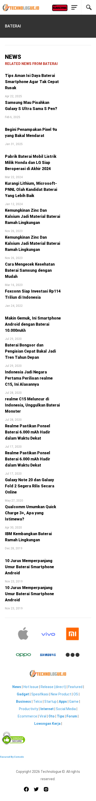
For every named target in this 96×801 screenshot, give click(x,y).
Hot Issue (30, 687)
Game (74, 701)
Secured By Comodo (12, 756)
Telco (37, 701)
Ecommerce (27, 716)
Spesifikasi (39, 694)
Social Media (66, 709)
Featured (75, 687)
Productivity (28, 709)
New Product (61, 694)
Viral (42, 716)
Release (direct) (53, 687)
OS (75, 694)
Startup (50, 701)
